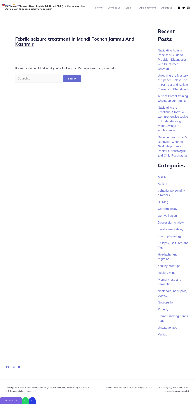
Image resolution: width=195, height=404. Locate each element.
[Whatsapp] (25, 400)
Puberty (163, 309)
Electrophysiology (169, 236)
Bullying (163, 202)
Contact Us (114, 7)
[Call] (32, 400)
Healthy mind (167, 272)
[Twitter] (183, 7)
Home (99, 7)
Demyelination (167, 215)
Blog (128, 7)
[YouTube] (19, 367)
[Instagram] (188, 7)
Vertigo (162, 334)
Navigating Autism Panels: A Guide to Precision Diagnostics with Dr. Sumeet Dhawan (172, 59)
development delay (170, 229)
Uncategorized (167, 327)
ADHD (162, 176)
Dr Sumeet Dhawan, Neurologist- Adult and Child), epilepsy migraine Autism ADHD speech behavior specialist (45, 7)
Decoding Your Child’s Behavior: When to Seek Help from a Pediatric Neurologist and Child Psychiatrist (172, 146)
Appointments (147, 7)
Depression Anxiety (171, 222)
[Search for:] (39, 78)
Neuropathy (166, 302)
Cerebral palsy (167, 208)
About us (166, 7)
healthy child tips (169, 266)
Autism (162, 183)
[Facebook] (179, 7)
